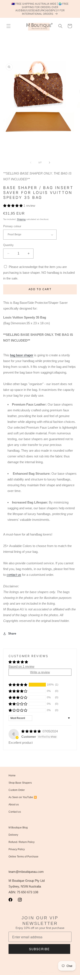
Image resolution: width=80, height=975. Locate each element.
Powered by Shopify (58, 972)
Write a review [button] (40, 672)
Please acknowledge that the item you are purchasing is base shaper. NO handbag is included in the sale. (39, 272)
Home (12, 775)
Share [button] (12, 633)
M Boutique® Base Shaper (33, 972)
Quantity (8, 245)
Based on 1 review (21, 666)
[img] (31, 731)
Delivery (13, 834)
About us (14, 804)
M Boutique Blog (18, 827)
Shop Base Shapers (20, 782)
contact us (14, 574)
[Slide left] (30, 162)
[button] (8, 26)
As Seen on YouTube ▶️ (23, 797)
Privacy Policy (17, 849)
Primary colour (12, 226)
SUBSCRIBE (39, 949)
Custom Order (17, 790)
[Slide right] (49, 162)
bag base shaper (21, 355)
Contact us (15, 811)
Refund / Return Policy (22, 842)
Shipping (21, 219)
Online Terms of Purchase (23, 856)
